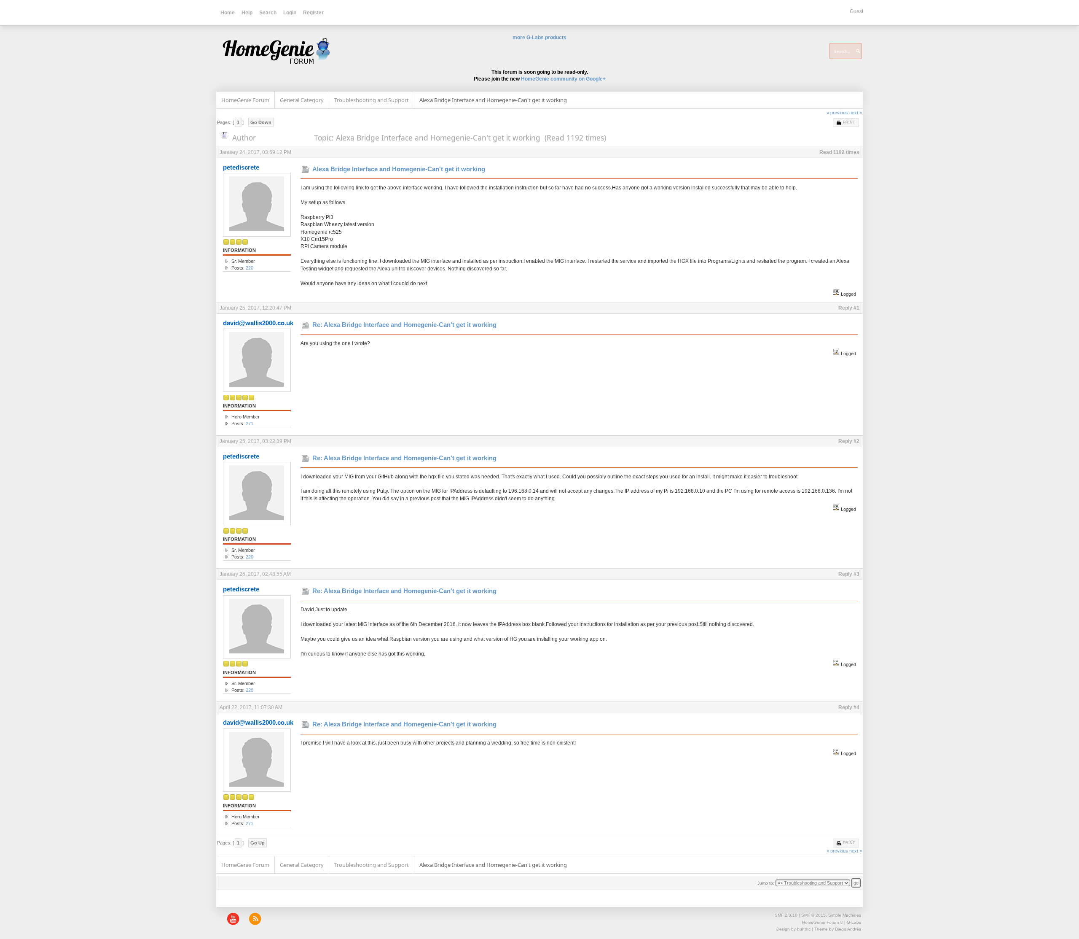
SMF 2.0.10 (786, 915)
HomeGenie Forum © (822, 922)
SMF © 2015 (813, 915)
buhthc (804, 929)
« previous (837, 112)
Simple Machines (844, 915)
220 (249, 267)
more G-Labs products (539, 37)
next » (855, 112)
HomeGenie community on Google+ (563, 79)
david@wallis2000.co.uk (258, 322)
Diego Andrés (848, 929)
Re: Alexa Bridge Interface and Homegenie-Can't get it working (404, 324)
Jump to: (765, 883)
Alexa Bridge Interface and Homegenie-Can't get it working (398, 169)
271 (249, 423)
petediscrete (241, 167)
